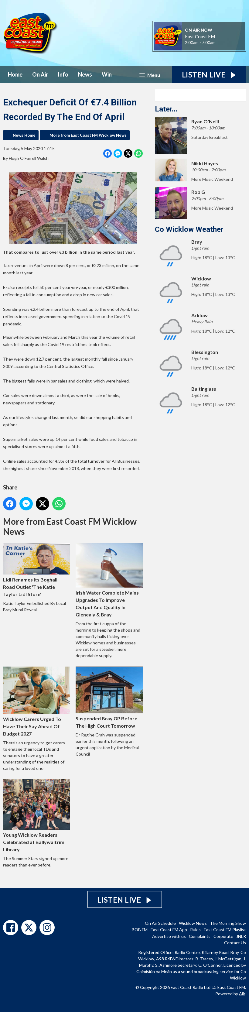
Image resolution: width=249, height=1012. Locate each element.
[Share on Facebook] (107, 153)
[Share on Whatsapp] (138, 153)
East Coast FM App (169, 929)
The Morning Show (228, 923)
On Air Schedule (160, 923)
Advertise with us (169, 936)
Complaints (199, 936)
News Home (24, 135)
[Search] (241, 95)
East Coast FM (200, 36)
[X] (28, 927)
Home (15, 74)
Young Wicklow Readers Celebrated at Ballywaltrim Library (33, 842)
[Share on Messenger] (118, 153)
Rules (195, 929)
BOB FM (140, 929)
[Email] (223, 43)
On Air (40, 74)
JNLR (241, 936)
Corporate (223, 936)
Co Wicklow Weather (189, 229)
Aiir (242, 993)
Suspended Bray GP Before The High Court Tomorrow (106, 722)
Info (63, 74)
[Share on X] (128, 153)
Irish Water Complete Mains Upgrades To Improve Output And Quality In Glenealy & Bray (107, 603)
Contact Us (235, 942)
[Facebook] (10, 927)
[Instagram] (47, 927)
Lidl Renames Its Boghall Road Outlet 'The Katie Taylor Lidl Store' (30, 587)
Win (107, 74)
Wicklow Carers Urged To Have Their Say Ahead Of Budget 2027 (32, 726)
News (85, 74)
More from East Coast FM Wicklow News (88, 135)
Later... (166, 109)
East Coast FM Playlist (225, 929)
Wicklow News (193, 923)
